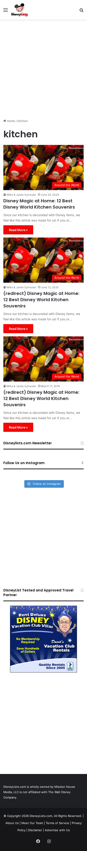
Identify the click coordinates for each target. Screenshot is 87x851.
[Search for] (81, 11)
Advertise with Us (57, 830)
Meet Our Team (32, 823)
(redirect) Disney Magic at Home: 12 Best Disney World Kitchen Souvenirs (41, 299)
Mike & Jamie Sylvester (21, 194)
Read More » (18, 230)
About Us (12, 823)
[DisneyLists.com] (19, 9)
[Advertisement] (43, 67)
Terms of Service (57, 823)
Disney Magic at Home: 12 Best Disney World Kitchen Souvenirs (39, 204)
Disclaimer (35, 830)
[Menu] (5, 11)
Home (10, 121)
